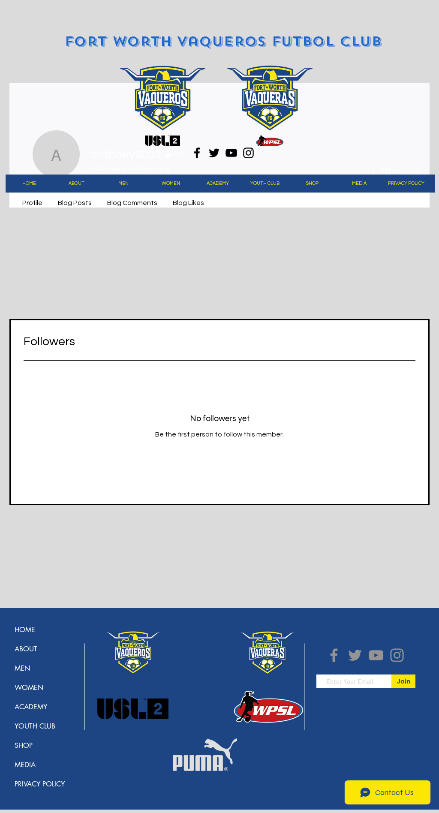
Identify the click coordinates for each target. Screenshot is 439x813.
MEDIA (25, 764)
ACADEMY (31, 706)
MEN (22, 668)
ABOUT (26, 648)
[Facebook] (197, 153)
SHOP (24, 745)
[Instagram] (248, 153)
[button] (76, 183)
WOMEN (29, 687)
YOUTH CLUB (35, 726)
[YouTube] (231, 153)
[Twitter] (214, 153)
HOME (25, 629)
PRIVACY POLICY (40, 784)
